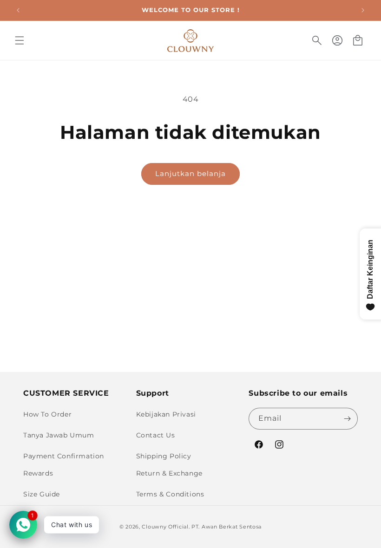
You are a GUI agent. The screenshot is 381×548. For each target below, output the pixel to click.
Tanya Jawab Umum (58, 435)
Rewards (38, 473)
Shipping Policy (163, 456)
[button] (19, 40)
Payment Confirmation (63, 456)
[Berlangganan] (347, 419)
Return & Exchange (169, 473)
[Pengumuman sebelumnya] (18, 10)
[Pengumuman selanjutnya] (363, 10)
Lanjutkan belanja (190, 173)
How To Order (47, 414)
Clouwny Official (165, 526)
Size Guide (41, 494)
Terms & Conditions (170, 494)
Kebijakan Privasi (166, 414)
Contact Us (155, 435)
